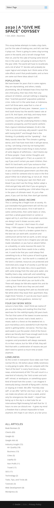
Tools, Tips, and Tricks (15, 479)
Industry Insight (12, 444)
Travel (10, 467)
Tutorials (9, 483)
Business (21, 36)
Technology (10, 475)
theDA (17, 504)
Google (8, 436)
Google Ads (10, 440)
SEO (7, 471)
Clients (8, 432)
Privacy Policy (35, 504)
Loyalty (10, 459)
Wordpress (10, 491)
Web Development (13, 487)
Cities (9, 455)
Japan (42, 108)
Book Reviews (11, 428)
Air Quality (12, 447)
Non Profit (11, 463)
